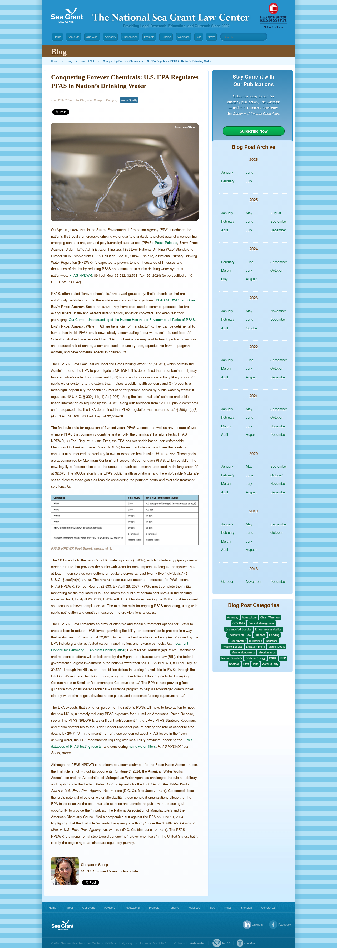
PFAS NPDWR (80, 275)
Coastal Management (262, 623)
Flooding (274, 635)
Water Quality (129, 100)
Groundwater (237, 641)
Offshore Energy (255, 658)
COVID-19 (238, 623)
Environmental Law (239, 635)
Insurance (272, 641)
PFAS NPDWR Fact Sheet (176, 299)
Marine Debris (277, 646)
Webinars (183, 36)
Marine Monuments (243, 652)
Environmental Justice (268, 629)
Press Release (166, 242)
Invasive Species (232, 646)
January (227, 172)
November (278, 310)
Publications (130, 36)
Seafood (234, 664)
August (275, 212)
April (224, 229)
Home (57, 36)
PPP (283, 658)
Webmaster (197, 943)
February (228, 180)
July (249, 180)
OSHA (273, 658)
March (226, 270)
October (276, 270)
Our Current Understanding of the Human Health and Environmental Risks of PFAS (132, 319)
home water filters (142, 746)
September (278, 221)
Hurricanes (255, 641)
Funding (166, 36)
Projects (149, 36)
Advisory (110, 36)
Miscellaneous (267, 652)
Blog (198, 36)
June (249, 172)
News (211, 36)
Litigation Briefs (255, 646)
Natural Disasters (231, 658)
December (278, 229)
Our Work (92, 36)
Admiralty (232, 617)
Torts (255, 664)
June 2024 (87, 61)
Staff (246, 664)
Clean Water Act (270, 617)
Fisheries (260, 635)
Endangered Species (238, 629)
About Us (74, 36)
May (249, 212)
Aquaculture (249, 617)
